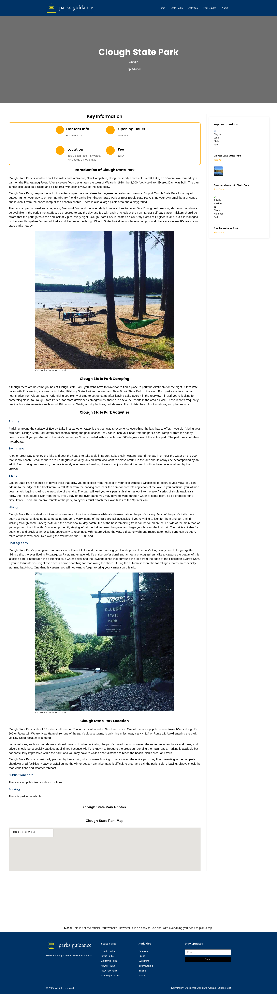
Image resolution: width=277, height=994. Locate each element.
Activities (193, 8)
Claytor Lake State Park (227, 155)
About (225, 8)
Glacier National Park (226, 228)
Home (162, 8)
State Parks (177, 8)
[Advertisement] (138, 904)
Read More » (219, 160)
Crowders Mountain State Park (231, 185)
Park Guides (209, 8)
